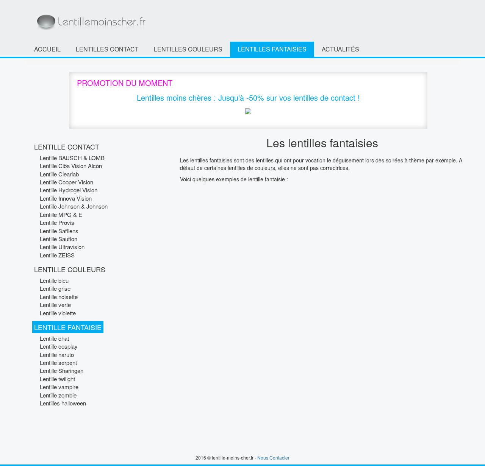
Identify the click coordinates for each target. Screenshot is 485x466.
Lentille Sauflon (58, 239)
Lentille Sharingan (61, 370)
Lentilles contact (107, 49)
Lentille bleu (54, 280)
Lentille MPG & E (61, 214)
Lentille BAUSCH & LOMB (72, 158)
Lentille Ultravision (62, 247)
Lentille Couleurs (69, 269)
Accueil (47, 49)
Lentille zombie (58, 395)
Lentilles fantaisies (272, 49)
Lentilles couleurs (188, 49)
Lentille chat (54, 338)
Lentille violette (58, 313)
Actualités (340, 49)
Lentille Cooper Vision (66, 182)
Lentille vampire (59, 387)
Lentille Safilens (59, 231)
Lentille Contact (66, 146)
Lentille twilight (57, 379)
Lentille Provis (57, 222)
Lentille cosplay (59, 346)
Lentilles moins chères (174, 97)
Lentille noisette (59, 297)
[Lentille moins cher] (90, 20)
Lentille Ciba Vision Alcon (71, 166)
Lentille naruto (57, 354)
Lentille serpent (58, 362)
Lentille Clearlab (59, 174)
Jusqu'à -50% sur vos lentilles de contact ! (289, 97)
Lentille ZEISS (57, 255)
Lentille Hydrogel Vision (68, 190)
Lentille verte (55, 305)
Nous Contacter (273, 457)
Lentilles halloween (63, 403)
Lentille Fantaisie (68, 327)
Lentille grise (55, 288)
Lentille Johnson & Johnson (74, 206)
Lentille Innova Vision (66, 198)
